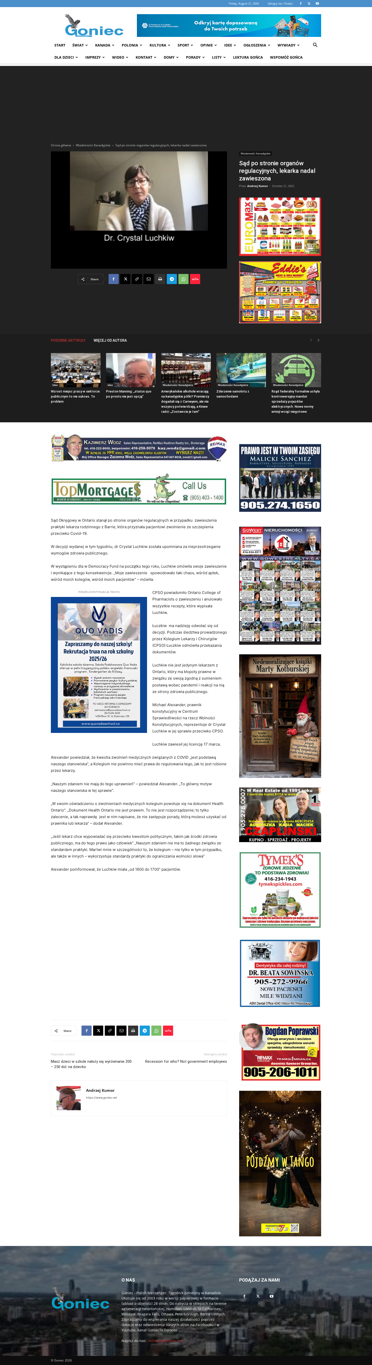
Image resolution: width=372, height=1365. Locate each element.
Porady (193, 57)
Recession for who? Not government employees (186, 1061)
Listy (217, 57)
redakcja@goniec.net (165, 1340)
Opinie (206, 45)
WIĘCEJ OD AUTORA (110, 340)
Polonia (130, 45)
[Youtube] (271, 1296)
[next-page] (318, 340)
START (59, 45)
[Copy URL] (137, 279)
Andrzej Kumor (257, 186)
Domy (169, 57)
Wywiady (287, 45)
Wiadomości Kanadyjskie (93, 145)
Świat (78, 45)
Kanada (102, 45)
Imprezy (93, 57)
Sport (183, 45)
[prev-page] (311, 340)
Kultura (158, 45)
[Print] (160, 279)
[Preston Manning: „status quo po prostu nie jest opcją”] (131, 370)
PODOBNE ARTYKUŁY (68, 340)
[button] (315, 45)
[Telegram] (172, 279)
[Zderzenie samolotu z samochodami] (241, 370)
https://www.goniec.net (101, 1097)
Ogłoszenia (254, 45)
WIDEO (118, 57)
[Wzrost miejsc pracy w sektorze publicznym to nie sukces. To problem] (75, 370)
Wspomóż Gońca (286, 57)
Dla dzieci (64, 57)
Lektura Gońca (248, 57)
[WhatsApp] (183, 279)
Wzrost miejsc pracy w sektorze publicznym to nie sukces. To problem (75, 396)
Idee (228, 45)
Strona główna (61, 145)
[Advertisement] (186, 101)
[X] (125, 279)
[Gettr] (195, 279)
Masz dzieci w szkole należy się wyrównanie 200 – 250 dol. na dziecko (91, 1064)
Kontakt (144, 57)
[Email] (148, 279)
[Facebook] (114, 279)
